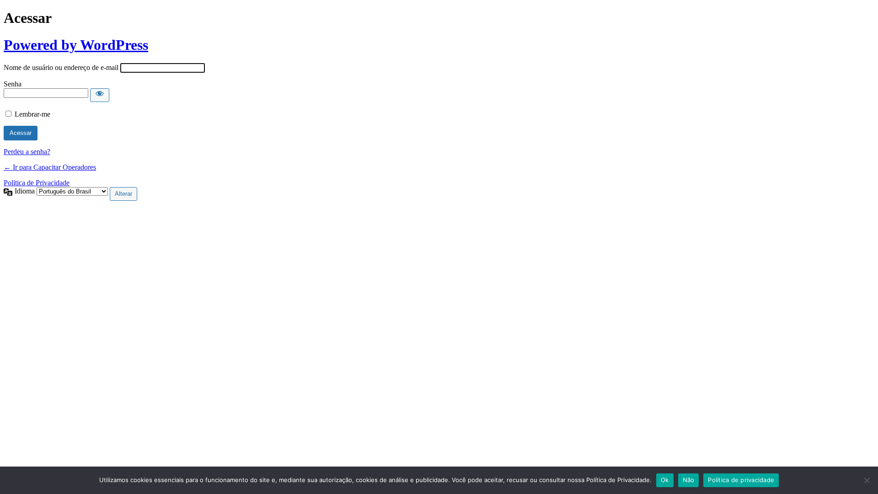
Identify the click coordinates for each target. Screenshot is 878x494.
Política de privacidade (741, 479)
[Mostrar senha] (99, 95)
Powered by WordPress (76, 45)
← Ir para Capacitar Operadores (50, 167)
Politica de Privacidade (37, 183)
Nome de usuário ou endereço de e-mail (61, 67)
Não (689, 479)
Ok (665, 479)
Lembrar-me (32, 114)
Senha (12, 84)
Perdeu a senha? (27, 152)
